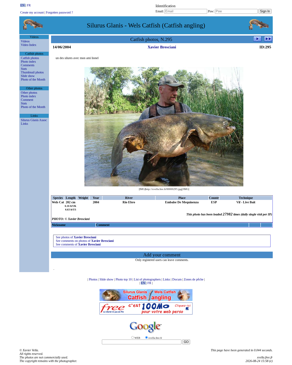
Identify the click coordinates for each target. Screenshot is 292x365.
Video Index (28, 45)
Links (24, 123)
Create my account (32, 12)
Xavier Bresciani (162, 47)
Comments (27, 65)
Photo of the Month (33, 79)
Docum (177, 279)
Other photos (29, 92)
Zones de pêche (194, 279)
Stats (24, 68)
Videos (25, 41)
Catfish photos (30, 58)
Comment (27, 99)
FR (29, 5)
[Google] (146, 333)
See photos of (76, 237)
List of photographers (147, 279)
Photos (93, 279)
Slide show (28, 76)
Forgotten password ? (59, 12)
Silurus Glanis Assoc (34, 120)
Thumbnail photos (32, 72)
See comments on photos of (85, 240)
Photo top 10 (124, 279)
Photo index (28, 61)
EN (22, 5)
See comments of (78, 244)
